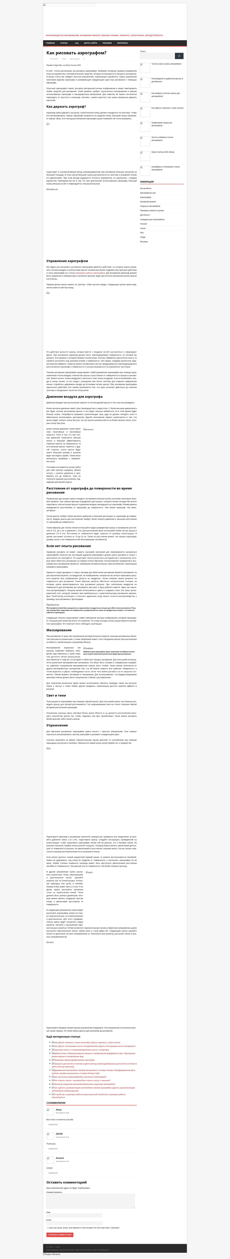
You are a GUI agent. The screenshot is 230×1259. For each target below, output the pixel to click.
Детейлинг (145, 215)
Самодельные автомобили (152, 219)
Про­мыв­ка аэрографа (84, 1060)
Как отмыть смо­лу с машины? (96, 1080)
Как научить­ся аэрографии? (93, 1077)
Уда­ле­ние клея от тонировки (95, 1049)
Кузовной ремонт (148, 201)
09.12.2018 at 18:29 (62, 1113)
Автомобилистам (148, 193)
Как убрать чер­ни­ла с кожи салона (103, 1042)
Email (48, 1220)
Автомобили (145, 188)
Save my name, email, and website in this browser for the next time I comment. (84, 1227)
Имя (48, 1212)
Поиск (143, 51)
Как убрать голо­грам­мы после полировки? (115, 1046)
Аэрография (75, 59)
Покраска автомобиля (150, 206)
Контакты (122, 43)
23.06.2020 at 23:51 (62, 1161)
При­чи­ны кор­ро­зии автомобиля (100, 1084)
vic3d (64, 59)
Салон (143, 228)
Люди (142, 237)
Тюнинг (143, 223)
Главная (50, 43)
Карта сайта (90, 43)
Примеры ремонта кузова (152, 210)
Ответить (53, 1124)
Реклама (107, 43)
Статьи (63, 43)
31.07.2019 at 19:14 (62, 1137)
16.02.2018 (54, 59)
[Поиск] (179, 56)
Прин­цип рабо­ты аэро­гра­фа (90, 273)
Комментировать (54, 1192)
